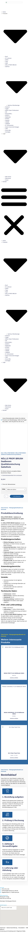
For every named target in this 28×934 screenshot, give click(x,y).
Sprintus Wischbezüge (13, 105)
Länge (3, 489)
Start (2, 453)
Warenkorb (8, 178)
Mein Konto (8, 176)
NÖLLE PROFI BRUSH (11, 65)
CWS (6, 128)
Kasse (6, 180)
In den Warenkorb (17, 496)
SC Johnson (8, 58)
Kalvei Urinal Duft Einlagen (12, 127)
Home (4, 12)
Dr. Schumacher (9, 125)
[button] (14, 211)
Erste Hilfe (8, 130)
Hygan (7, 108)
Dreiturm (7, 107)
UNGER (7, 122)
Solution (7, 120)
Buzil (6, 56)
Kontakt (5, 181)
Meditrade (8, 117)
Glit (6, 112)
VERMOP (7, 123)
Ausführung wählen (14, 677)
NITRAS (7, 118)
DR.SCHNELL (8, 113)
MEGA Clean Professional (12, 110)
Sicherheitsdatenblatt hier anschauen (12, 475)
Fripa (6, 61)
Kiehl (6, 63)
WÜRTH (7, 115)
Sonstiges (7, 132)
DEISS (6, 60)
